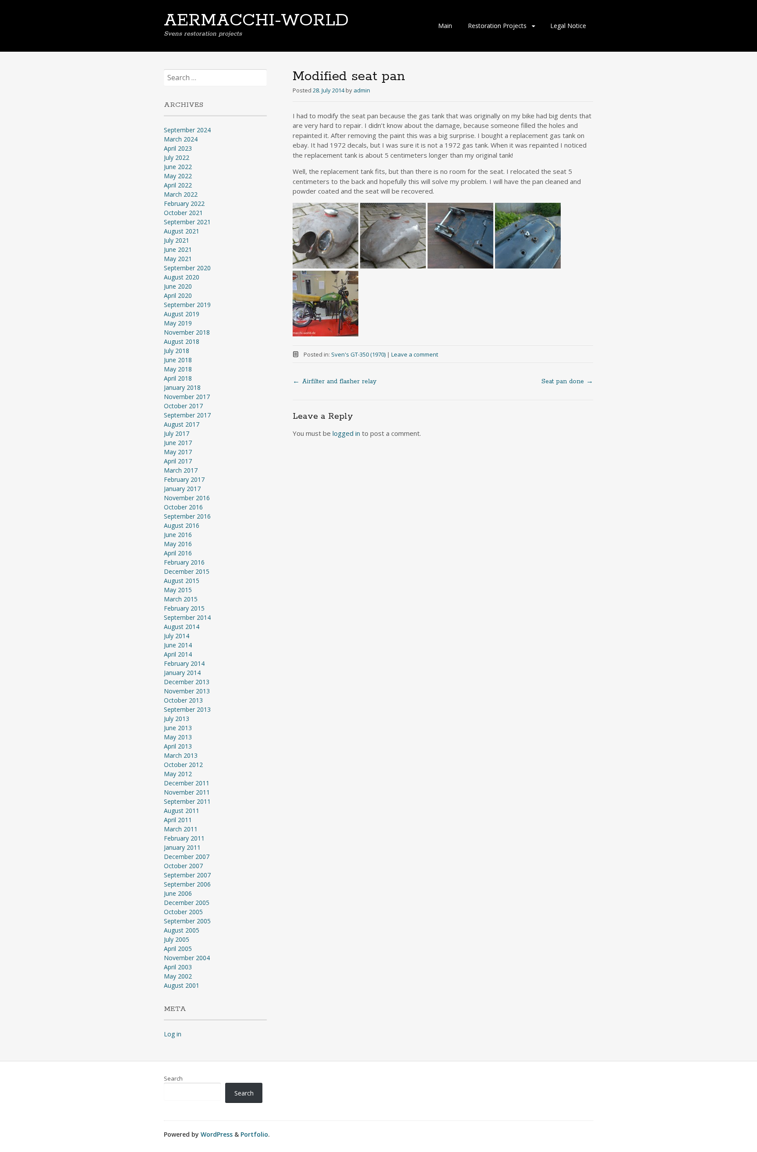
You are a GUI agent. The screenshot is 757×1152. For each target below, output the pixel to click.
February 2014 (184, 663)
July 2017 (176, 433)
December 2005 (186, 902)
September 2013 (187, 709)
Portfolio (254, 1134)
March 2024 (181, 139)
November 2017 (187, 396)
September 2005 (187, 921)
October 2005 (183, 912)
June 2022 (178, 167)
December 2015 (186, 571)
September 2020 (187, 268)
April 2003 (178, 967)
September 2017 (187, 415)
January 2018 (182, 387)
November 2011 (187, 792)
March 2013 (181, 755)
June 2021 (178, 249)
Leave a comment (414, 354)
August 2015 (181, 580)
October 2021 (183, 212)
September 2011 (187, 801)
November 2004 (187, 958)
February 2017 (184, 479)
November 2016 (187, 498)
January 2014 (182, 672)
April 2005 (178, 948)
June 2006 (178, 893)
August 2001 (181, 985)
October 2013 (183, 700)
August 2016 (181, 525)
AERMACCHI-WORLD (256, 21)
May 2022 (178, 176)
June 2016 (178, 534)
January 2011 (182, 847)
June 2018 (178, 360)
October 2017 (183, 406)
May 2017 (178, 452)
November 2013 (187, 691)
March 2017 (181, 470)
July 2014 (176, 636)
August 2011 (181, 810)
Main (445, 25)
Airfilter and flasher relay (334, 381)
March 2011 (181, 829)
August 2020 (181, 277)
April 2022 (178, 185)
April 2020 (178, 295)
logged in (346, 433)
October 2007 (183, 866)
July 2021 (176, 240)
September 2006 (187, 884)
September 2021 (187, 222)
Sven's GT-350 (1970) (358, 354)
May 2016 (178, 544)
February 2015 (184, 608)
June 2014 (178, 645)
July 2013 (176, 718)
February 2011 (184, 838)
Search (173, 1078)
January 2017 (182, 488)
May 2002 (178, 976)
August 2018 (181, 341)
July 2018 (176, 350)
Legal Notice (568, 25)
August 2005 (181, 930)
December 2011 (186, 783)
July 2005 (176, 939)
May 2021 (178, 258)
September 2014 (187, 617)
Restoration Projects (497, 25)
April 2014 (178, 654)
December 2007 (186, 856)
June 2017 (178, 442)
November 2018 (187, 332)
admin (362, 90)
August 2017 (181, 424)
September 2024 (187, 130)
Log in (172, 1034)
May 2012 (178, 774)
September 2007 (187, 875)
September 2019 (187, 304)
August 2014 (181, 626)
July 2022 (176, 157)
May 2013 (178, 737)
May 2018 (178, 369)
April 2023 (178, 148)
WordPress (217, 1134)
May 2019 (178, 323)
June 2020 (178, 286)
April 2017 (178, 461)
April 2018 (178, 378)
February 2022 (184, 203)
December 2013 (186, 682)
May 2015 (178, 590)
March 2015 (181, 599)
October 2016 (183, 507)
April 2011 (178, 820)
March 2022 (181, 194)
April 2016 (178, 553)
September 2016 (187, 516)
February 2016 (184, 562)
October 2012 (183, 764)
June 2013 (178, 728)
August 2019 (181, 314)
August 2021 (181, 231)
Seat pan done (567, 381)
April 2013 (178, 746)
